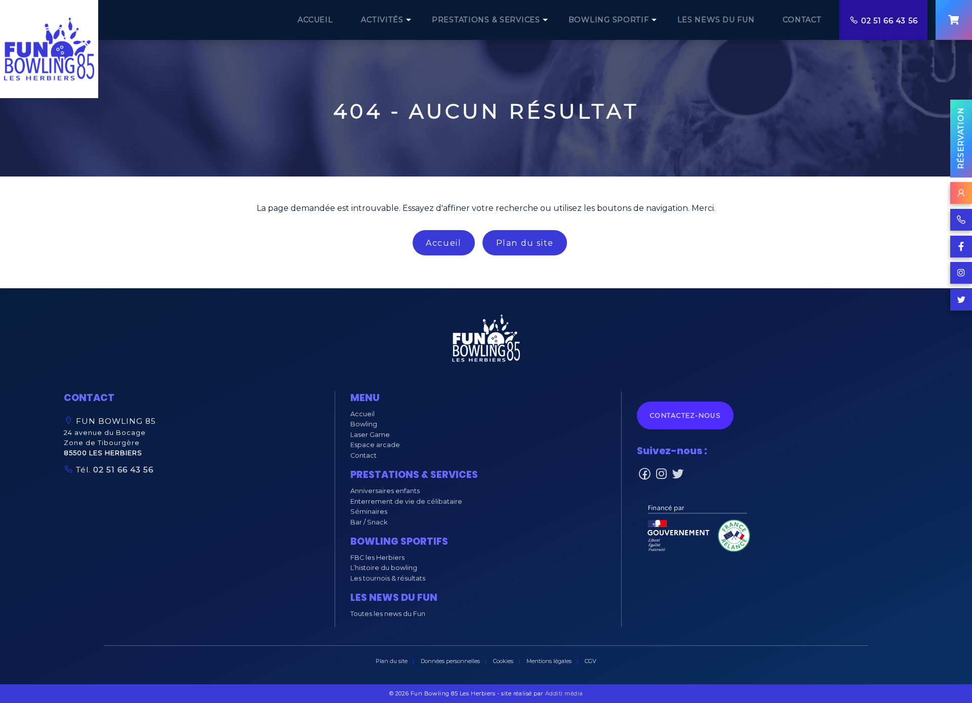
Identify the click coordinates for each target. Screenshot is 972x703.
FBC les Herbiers (377, 557)
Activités (382, 19)
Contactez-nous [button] (685, 415)
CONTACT (802, 19)
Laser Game (370, 434)
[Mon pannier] (954, 20)
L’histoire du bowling (383, 568)
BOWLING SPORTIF (609, 19)
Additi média (564, 693)
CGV (590, 661)
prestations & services (486, 19)
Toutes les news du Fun (387, 614)
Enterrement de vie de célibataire (406, 501)
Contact (363, 455)
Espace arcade (375, 445)
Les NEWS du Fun (716, 19)
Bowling (363, 424)
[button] (486, 340)
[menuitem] (315, 20)
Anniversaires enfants (385, 491)
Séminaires (368, 511)
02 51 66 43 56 (889, 20)
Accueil (443, 243)
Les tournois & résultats (387, 578)
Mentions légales (549, 661)
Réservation (960, 138)
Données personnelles (450, 661)
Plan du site (525, 243)
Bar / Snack (368, 522)
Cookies (503, 661)
